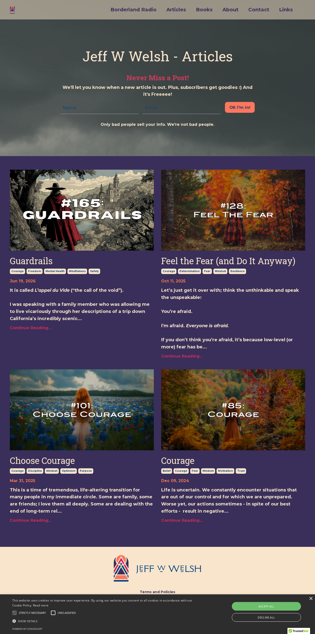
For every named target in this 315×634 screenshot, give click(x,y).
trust (241, 470)
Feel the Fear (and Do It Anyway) (228, 261)
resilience (237, 271)
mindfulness (77, 271)
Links (286, 10)
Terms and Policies (157, 592)
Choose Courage (42, 460)
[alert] (157, 614)
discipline (35, 470)
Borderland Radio (133, 10)
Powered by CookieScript (27, 629)
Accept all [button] (266, 606)
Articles (176, 10)
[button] (32, 613)
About (230, 10)
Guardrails (31, 261)
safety (94, 271)
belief (167, 470)
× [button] (311, 599)
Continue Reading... (30, 327)
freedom (34, 271)
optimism (68, 470)
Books (204, 10)
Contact (258, 10)
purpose (86, 470)
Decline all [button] (266, 617)
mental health (55, 271)
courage (17, 271)
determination (189, 271)
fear (207, 271)
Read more (41, 605)
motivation (225, 470)
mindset (220, 271)
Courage (177, 460)
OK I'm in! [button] (240, 107)
